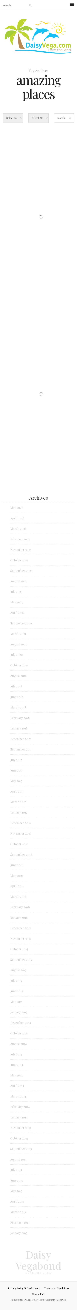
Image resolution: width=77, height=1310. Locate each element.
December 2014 (20, 1023)
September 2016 (21, 854)
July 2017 (16, 760)
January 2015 (18, 1012)
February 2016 (20, 907)
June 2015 (16, 991)
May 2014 (16, 1075)
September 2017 (21, 749)
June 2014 (16, 1065)
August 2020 (18, 644)
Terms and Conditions (56, 1288)
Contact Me (38, 1293)
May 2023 (16, 602)
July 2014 (16, 1054)
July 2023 (16, 592)
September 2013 (21, 1149)
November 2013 (20, 1128)
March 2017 (18, 802)
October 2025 (19, 560)
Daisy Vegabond (38, 1260)
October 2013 (19, 1138)
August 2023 (18, 581)
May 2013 (16, 1191)
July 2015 (16, 981)
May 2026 (16, 507)
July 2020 (16, 655)
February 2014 (20, 1107)
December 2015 (20, 928)
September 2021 (21, 623)
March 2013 (18, 1212)
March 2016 (18, 896)
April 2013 (17, 1201)
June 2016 (16, 865)
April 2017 (17, 791)
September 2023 (21, 571)
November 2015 (20, 939)
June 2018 (16, 697)
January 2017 (18, 812)
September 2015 (21, 960)
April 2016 (17, 886)
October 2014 (19, 1033)
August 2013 (18, 1159)
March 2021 (18, 634)
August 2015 (18, 970)
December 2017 (20, 739)
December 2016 (20, 823)
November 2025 (20, 550)
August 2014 (18, 1044)
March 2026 (18, 529)
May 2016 (16, 875)
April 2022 (17, 613)
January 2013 (18, 1233)
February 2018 (20, 718)
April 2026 (17, 518)
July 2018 (16, 686)
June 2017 (16, 770)
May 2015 (16, 1002)
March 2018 (18, 707)
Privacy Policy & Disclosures (24, 1288)
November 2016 (20, 833)
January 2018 (18, 728)
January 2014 (19, 1117)
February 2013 (19, 1222)
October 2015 (19, 949)
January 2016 (19, 918)
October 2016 (19, 844)
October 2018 (19, 665)
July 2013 (16, 1170)
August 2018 (18, 676)
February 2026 (20, 539)
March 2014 (18, 1096)
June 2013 (16, 1180)
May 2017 (16, 781)
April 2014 (17, 1086)
